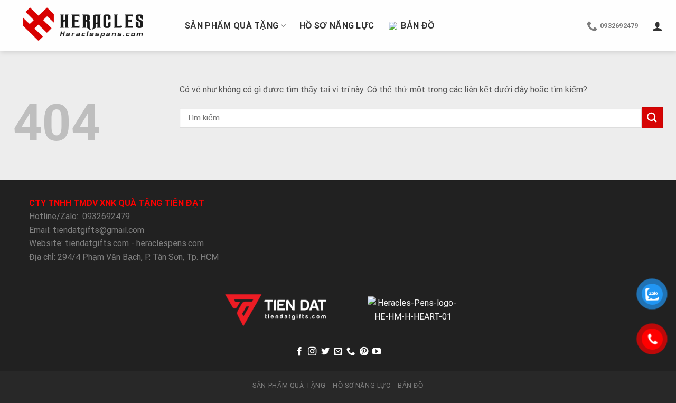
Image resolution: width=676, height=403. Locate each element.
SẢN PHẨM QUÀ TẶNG (231, 26)
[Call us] (350, 352)
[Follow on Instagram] (312, 352)
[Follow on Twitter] (325, 352)
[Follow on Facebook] (299, 352)
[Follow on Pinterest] (364, 352)
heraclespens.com (170, 243)
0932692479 (106, 216)
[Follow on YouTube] (376, 352)
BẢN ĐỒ (417, 26)
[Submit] (652, 117)
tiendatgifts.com (97, 243)
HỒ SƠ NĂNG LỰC (336, 26)
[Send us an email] (338, 352)
